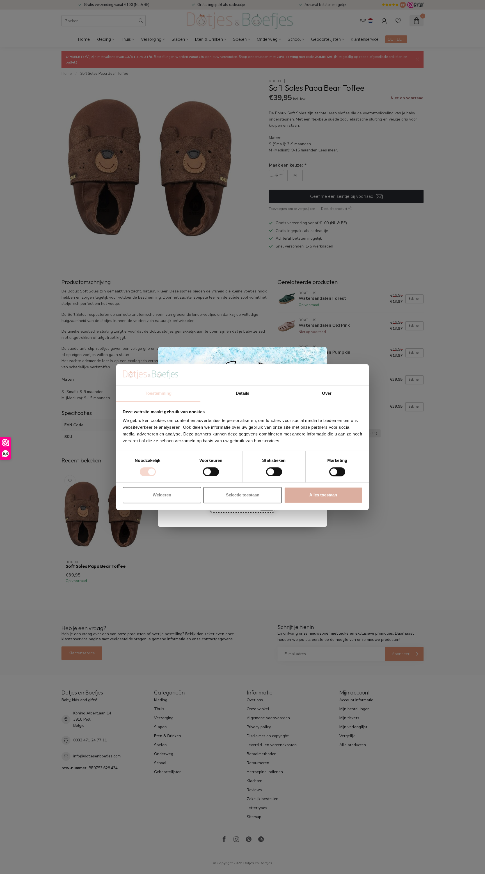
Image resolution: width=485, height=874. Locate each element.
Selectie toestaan (242, 495)
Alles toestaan (323, 495)
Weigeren (162, 495)
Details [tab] (243, 393)
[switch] (211, 471)
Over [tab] (326, 393)
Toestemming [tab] (158, 393)
